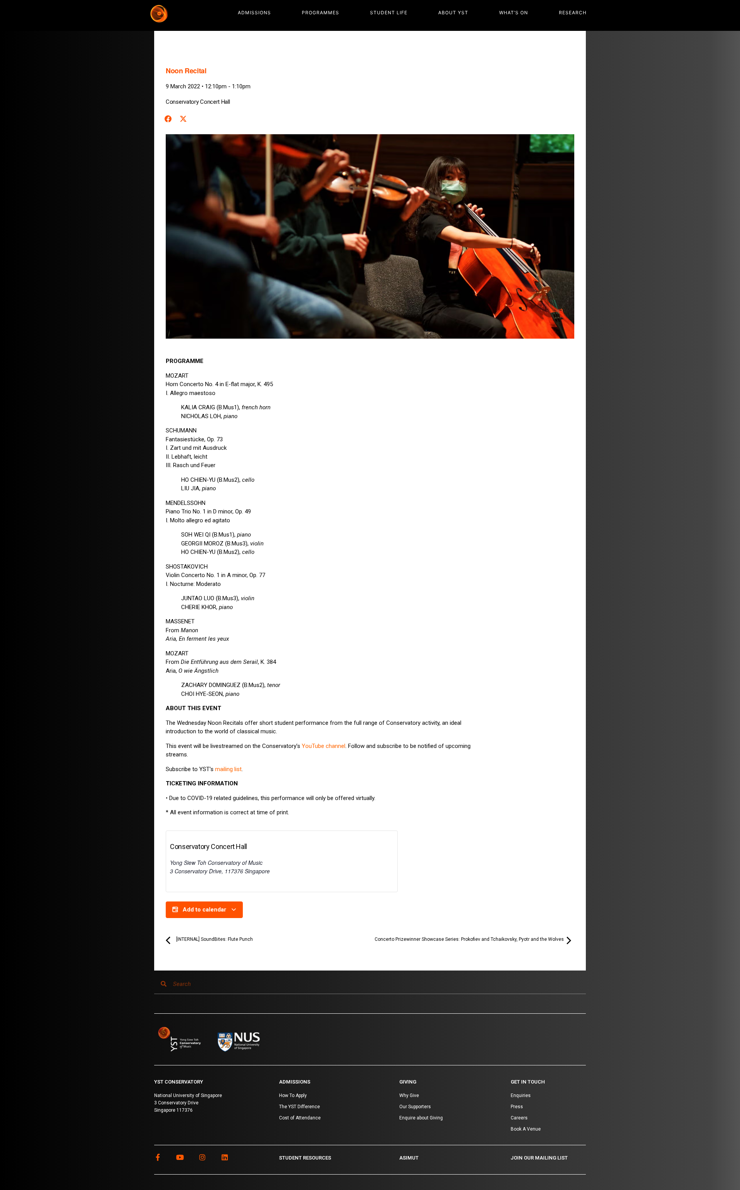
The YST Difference (299, 1106)
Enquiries (521, 1095)
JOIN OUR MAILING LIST (539, 1158)
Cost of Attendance (300, 1118)
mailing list (228, 769)
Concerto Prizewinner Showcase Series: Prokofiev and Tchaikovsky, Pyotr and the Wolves (470, 939)
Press (517, 1106)
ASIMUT (409, 1158)
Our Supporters (415, 1106)
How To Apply (293, 1095)
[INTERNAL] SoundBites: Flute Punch (214, 939)
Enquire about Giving (421, 1118)
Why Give (409, 1095)
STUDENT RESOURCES (305, 1158)
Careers (519, 1118)
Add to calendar (204, 909)
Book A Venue (526, 1129)
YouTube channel (323, 746)
